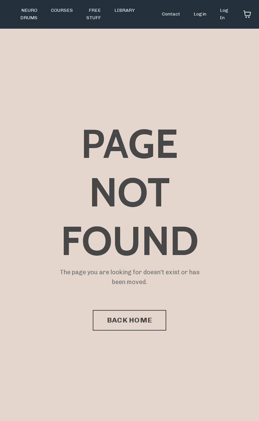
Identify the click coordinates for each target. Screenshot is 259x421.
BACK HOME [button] (129, 320)
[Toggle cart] (247, 14)
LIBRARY (124, 10)
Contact (171, 14)
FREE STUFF (93, 14)
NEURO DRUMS (28, 14)
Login (200, 14)
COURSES (62, 10)
